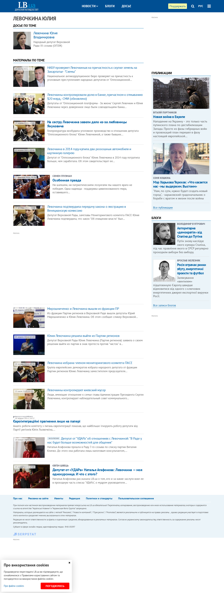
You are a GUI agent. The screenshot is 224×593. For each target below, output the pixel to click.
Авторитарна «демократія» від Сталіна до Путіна (189, 232)
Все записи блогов (164, 305)
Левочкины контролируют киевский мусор (76, 390)
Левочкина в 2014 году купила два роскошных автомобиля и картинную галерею (89, 151)
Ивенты (58, 498)
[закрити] (69, 562)
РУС (200, 6)
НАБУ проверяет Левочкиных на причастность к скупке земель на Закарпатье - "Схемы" (92, 69)
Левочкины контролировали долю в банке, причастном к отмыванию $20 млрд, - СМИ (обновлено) (95, 97)
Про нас (17, 498)
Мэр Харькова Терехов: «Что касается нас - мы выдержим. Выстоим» (180, 184)
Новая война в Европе (169, 117)
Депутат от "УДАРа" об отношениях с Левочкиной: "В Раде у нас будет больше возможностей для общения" (94, 440)
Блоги (110, 6)
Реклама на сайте (38, 498)
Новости (89, 6)
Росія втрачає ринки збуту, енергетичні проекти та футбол (191, 269)
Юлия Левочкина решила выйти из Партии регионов (83, 336)
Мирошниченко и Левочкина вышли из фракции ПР (83, 309)
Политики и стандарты (99, 498)
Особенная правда (66, 180)
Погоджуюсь (55, 586)
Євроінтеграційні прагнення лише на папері (46, 421)
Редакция (74, 498)
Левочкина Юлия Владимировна (45, 35)
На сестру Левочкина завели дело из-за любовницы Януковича (87, 124)
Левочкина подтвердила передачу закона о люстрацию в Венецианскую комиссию (86, 208)
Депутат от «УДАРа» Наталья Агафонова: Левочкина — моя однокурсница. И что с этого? (97, 471)
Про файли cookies (14, 585)
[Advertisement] (60, 268)
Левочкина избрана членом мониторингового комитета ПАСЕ (89, 363)
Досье (126, 6)
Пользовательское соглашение (136, 498)
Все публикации (163, 207)
